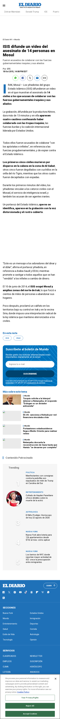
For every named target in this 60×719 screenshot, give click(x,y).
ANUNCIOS (34, 672)
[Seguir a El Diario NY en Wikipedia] (42, 592)
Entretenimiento (34, 492)
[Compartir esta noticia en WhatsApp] (15, 78)
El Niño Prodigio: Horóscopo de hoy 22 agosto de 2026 (39, 516)
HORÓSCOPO (36, 667)
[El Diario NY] (30, 5)
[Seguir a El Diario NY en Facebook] (3, 592)
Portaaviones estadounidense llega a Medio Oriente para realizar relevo (40, 431)
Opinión (33, 640)
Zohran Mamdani (12, 12)
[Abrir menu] (4, 5)
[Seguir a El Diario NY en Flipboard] (37, 592)
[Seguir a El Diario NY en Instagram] (15, 592)
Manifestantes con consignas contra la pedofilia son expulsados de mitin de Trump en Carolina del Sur (39, 479)
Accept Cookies (30, 714)
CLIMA (6, 667)
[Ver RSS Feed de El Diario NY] (3, 598)
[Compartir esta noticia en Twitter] (30, 78)
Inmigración (35, 618)
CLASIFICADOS (9, 656)
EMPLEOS (7, 661)
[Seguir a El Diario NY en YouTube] (20, 592)
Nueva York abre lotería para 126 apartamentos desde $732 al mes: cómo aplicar (39, 537)
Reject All (30, 706)
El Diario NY (7, 39)
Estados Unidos (37, 613)
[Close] (55, 679)
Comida (33, 629)
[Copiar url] (44, 78)
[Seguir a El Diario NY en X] (9, 592)
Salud (5, 629)
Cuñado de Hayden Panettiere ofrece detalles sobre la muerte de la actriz (39, 498)
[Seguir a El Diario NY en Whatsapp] (48, 592)
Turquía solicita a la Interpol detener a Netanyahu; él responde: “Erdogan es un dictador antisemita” (40, 402)
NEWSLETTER (36, 656)
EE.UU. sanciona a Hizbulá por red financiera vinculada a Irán (40, 416)
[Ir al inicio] (14, 585)
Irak (18, 338)
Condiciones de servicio (35, 383)
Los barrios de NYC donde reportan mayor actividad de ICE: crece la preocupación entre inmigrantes (38, 558)
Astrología (32, 512)
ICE (46, 12)
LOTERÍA (7, 672)
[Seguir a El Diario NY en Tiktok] (26, 592)
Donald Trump (32, 12)
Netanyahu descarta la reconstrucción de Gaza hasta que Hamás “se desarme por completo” (40, 445)
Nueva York (32, 532)
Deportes (34, 624)
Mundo (17, 39)
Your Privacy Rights (30, 698)
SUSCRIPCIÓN (36, 661)
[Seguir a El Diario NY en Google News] (31, 592)
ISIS (7, 338)
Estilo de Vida (9, 634)
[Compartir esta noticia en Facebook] (23, 78)
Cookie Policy (23, 692)
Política (30, 472)
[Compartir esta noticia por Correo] (37, 78)
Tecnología (7, 640)
